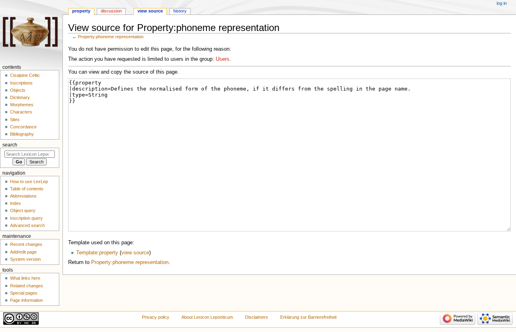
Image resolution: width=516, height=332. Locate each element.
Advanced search (27, 225)
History (180, 10)
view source (135, 253)
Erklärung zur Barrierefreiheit (308, 317)
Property (81, 10)
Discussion (111, 10)
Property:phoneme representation (111, 36)
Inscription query (26, 218)
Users (222, 59)
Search (9, 144)
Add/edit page (23, 252)
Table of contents (27, 188)
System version (25, 259)
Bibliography (22, 134)
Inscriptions (21, 82)
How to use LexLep (29, 181)
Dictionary (20, 97)
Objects (17, 90)
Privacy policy (155, 317)
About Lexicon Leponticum (207, 317)
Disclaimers (256, 317)
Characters (21, 111)
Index (15, 203)
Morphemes (21, 104)
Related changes (26, 285)
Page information (26, 300)
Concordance (23, 126)
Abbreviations (23, 196)
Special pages (23, 293)
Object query (22, 210)
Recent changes (26, 244)
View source (150, 10)
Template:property (97, 253)
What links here (25, 278)
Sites (15, 119)
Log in (502, 3)
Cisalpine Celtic (25, 75)
